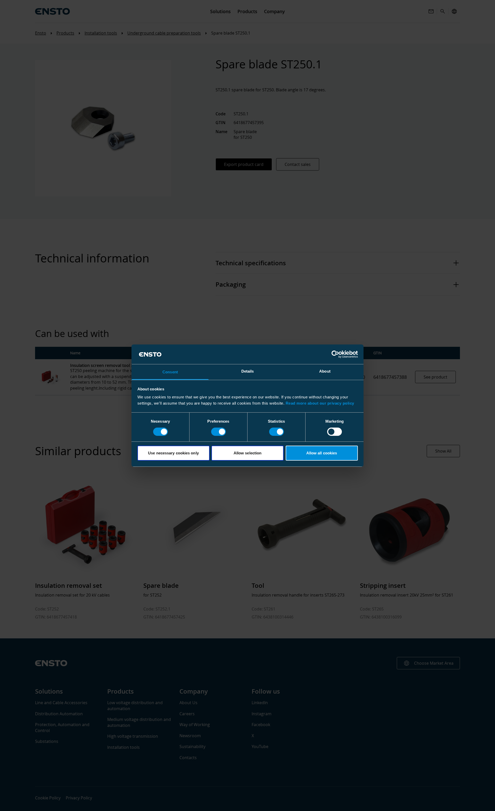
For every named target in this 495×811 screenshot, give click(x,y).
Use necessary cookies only (173, 453)
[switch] (218, 432)
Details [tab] (247, 371)
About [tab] (325, 371)
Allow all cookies (321, 453)
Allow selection (248, 453)
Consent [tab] (170, 372)
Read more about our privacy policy (320, 403)
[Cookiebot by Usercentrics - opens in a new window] (335, 354)
